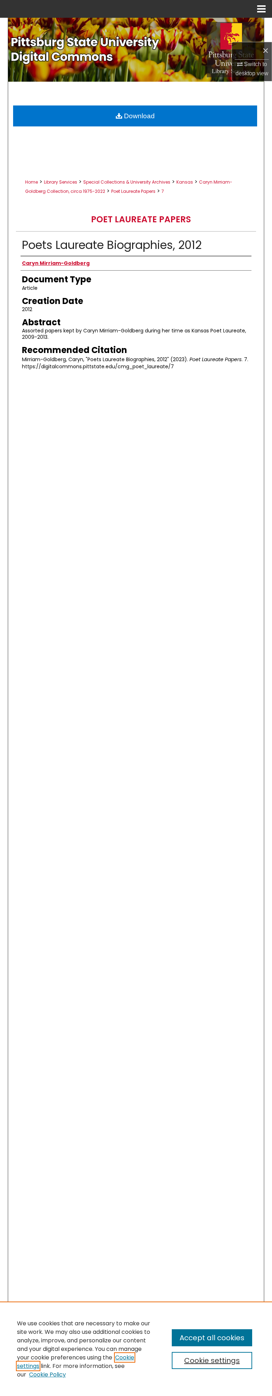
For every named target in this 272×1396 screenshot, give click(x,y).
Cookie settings (212, 1360)
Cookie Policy (47, 1374)
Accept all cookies (212, 1338)
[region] (136, 1349)
